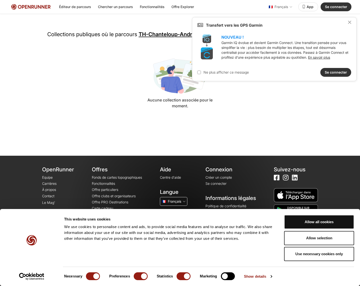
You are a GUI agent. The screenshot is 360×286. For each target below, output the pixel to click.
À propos (49, 189)
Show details (255, 276)
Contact (48, 196)
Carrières (49, 183)
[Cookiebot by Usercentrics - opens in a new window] (31, 276)
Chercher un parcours (115, 7)
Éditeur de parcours (75, 7)
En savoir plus (319, 57)
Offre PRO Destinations (110, 202)
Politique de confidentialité (225, 206)
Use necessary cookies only (319, 254)
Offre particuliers (105, 189)
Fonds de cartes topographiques (117, 177)
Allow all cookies (319, 222)
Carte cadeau (102, 208)
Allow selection (319, 238)
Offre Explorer (182, 7)
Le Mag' (48, 202)
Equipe (47, 177)
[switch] (141, 276)
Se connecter (336, 7)
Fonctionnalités (152, 7)
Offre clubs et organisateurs (114, 196)
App (310, 7)
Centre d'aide (170, 177)
